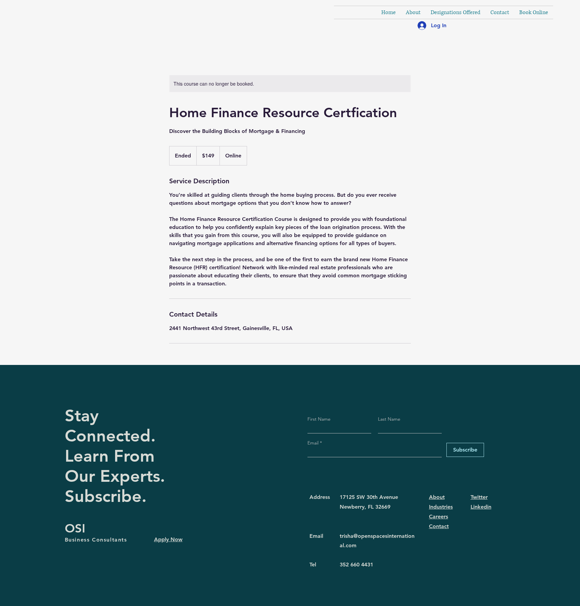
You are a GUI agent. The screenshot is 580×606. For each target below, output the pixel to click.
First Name (319, 419)
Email (313, 442)
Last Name (389, 419)
